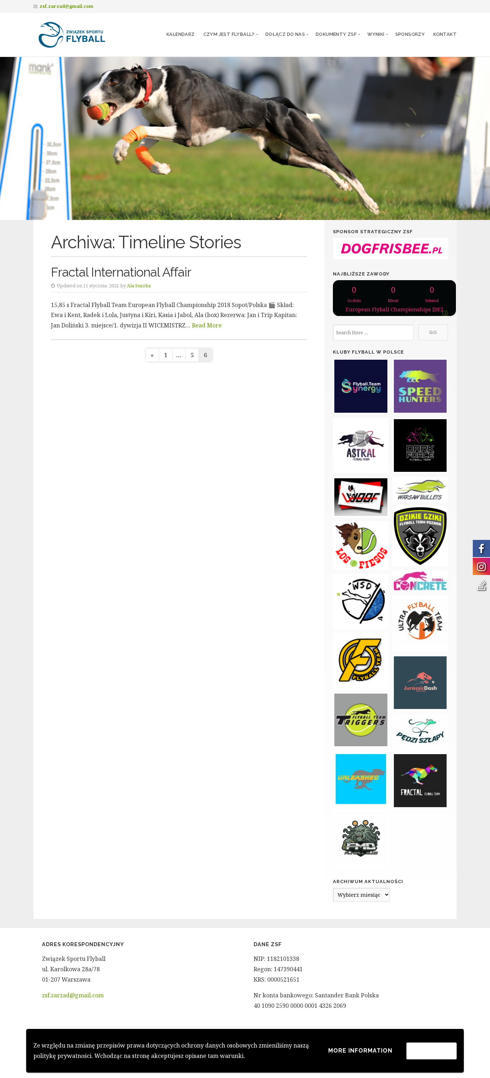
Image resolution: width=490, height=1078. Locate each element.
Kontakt (445, 34)
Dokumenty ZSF (336, 34)
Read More (207, 325)
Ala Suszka (139, 285)
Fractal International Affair (121, 272)
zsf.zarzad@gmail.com (66, 6)
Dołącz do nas (285, 34)
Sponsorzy (410, 34)
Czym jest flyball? (229, 34)
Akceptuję (431, 1050)
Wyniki (375, 34)
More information (360, 1050)
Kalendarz (180, 34)
